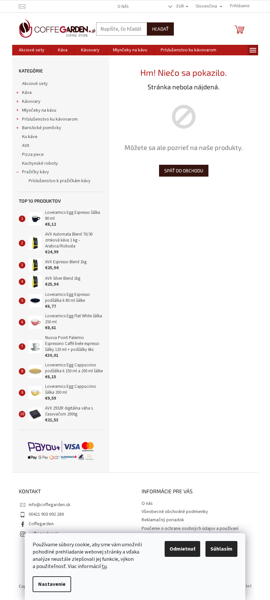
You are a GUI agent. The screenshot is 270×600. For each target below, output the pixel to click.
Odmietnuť (182, 549)
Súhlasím (221, 549)
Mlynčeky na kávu (39, 110)
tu (104, 566)
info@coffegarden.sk (49, 504)
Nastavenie (52, 584)
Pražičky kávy (35, 172)
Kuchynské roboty (40, 163)
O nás (123, 7)
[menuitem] (31, 50)
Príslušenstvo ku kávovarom (50, 119)
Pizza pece (33, 154)
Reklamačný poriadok (163, 520)
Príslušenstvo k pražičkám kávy (60, 181)
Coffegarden (41, 524)
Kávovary (31, 101)
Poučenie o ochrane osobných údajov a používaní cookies (190, 531)
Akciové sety (35, 83)
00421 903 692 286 (46, 514)
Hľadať (160, 29)
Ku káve (30, 136)
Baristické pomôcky (41, 128)
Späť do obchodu (183, 170)
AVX (25, 145)
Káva (27, 92)
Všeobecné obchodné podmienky (175, 511)
